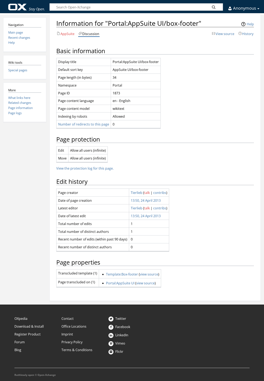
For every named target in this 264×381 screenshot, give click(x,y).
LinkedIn (121, 335)
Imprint (67, 334)
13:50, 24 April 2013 (146, 200)
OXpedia (20, 318)
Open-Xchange (26, 5)
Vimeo (119, 343)
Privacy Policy (71, 342)
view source (149, 274)
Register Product (27, 334)
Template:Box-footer (122, 274)
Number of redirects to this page (83, 124)
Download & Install (29, 326)
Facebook (122, 327)
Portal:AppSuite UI (120, 283)
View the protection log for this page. (85, 168)
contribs (159, 192)
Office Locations (73, 326)
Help (250, 24)
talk (147, 192)
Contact (67, 318)
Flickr (118, 351)
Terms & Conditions (76, 350)
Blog (17, 350)
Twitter (120, 318)
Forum (19, 342)
